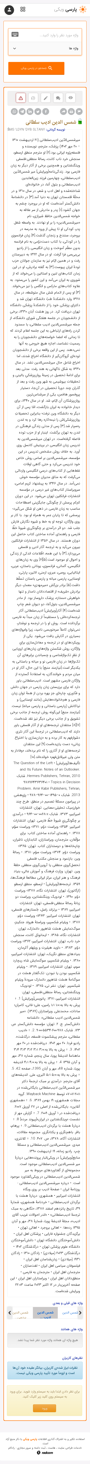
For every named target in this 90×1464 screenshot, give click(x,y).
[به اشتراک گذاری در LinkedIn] (30, 111)
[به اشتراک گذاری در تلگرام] (22, 111)
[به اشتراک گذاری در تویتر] (37, 111)
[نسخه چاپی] (71, 111)
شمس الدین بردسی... (20, 1314)
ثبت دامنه (39, 1448)
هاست (51, 1448)
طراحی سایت (65, 1448)
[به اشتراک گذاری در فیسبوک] (45, 111)
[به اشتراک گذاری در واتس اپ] (14, 111)
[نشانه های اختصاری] (79, 111)
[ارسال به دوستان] (63, 111)
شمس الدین (70, 1312)
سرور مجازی (24, 1448)
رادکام (11, 1448)
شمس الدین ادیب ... (45, 1314)
